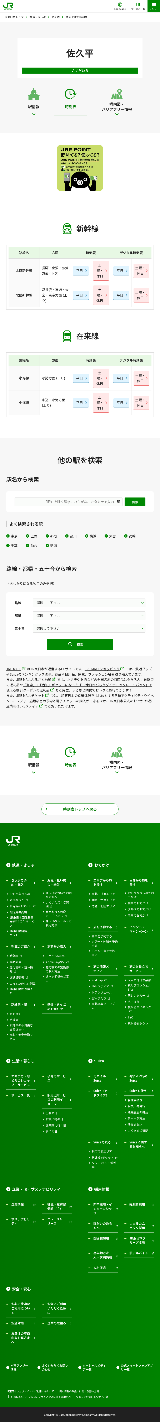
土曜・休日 (99, 270)
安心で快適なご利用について (20, 1308)
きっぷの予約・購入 (19, 882)
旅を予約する (102, 927)
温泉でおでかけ (138, 915)
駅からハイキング (139, 1007)
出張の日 (51, 1113)
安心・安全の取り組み (21, 1037)
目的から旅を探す (138, 882)
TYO (130, 1017)
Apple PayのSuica (57, 962)
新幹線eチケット (21, 906)
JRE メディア (100, 986)
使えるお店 (135, 1125)
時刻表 (14, 956)
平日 (79, 270)
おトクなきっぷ (20, 894)
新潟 (53, 545)
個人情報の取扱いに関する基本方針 (79, 1391)
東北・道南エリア (103, 894)
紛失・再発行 (136, 1106)
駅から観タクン (138, 1023)
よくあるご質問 (138, 1131)
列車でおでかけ (138, 903)
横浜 (93, 535)
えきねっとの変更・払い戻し (56, 914)
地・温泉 (133, 1002)
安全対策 (17, 1323)
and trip (97, 980)
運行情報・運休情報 (21, 969)
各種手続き (135, 1100)
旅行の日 (51, 1131)
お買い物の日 (54, 1119)
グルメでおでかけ (139, 909)
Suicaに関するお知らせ (138, 1144)
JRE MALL (13, 668)
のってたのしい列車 (23, 984)
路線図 (14, 1020)
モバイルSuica (55, 956)
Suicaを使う (138, 1091)
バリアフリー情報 (19, 1368)
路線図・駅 (19, 1004)
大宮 (112, 535)
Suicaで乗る (102, 1142)
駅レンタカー (136, 995)
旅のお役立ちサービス (138, 968)
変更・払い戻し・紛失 (56, 882)
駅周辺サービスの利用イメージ (56, 1099)
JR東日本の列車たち (22, 991)
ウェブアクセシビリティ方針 (92, 1396)
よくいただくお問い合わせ (55, 1368)
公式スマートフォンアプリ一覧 (137, 1368)
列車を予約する (102, 936)
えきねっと (17, 900)
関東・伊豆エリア (103, 900)
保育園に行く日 (56, 1125)
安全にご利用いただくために (56, 1308)
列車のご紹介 (20, 946)
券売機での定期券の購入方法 (57, 969)
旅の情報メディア (101, 968)
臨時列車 (15, 962)
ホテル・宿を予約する (103, 953)
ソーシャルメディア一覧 (94, 1368)
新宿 (53, 535)
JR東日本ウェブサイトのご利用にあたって (30, 1391)
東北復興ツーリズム (103, 1006)
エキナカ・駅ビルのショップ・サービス (20, 1080)
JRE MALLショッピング (102, 668)
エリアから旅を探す (102, 882)
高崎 (132, 535)
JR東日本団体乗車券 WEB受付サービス (22, 922)
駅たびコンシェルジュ (139, 987)
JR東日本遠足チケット (20, 933)
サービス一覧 (20, 1095)
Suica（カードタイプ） (102, 1093)
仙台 (34, 545)
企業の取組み (56, 1323)
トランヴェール (102, 992)
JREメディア (29, 706)
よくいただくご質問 (57, 904)
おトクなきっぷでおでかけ (141, 895)
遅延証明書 (17, 977)
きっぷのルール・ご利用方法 (59, 923)
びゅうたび (99, 998)
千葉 (14, 545)
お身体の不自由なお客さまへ (21, 1027)
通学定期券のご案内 (57, 979)
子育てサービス (56, 1078)
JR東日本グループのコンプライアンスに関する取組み (41, 1396)
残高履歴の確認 (138, 1112)
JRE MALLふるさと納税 (33, 679)
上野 (34, 535)
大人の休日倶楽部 (139, 980)
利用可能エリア (102, 1151)
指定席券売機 (18, 912)
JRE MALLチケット (30, 695)
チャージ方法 (136, 1118)
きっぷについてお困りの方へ (59, 895)
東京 (14, 535)
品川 (73, 535)
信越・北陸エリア (103, 906)
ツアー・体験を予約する (105, 943)
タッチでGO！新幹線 (104, 1165)
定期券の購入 (56, 946)
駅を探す (15, 1014)
